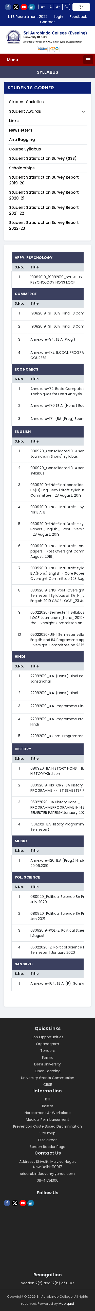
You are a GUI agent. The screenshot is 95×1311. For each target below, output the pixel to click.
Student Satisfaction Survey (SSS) (43, 158)
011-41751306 (48, 1180)
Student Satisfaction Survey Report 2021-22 (44, 210)
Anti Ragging (22, 139)
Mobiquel (66, 1303)
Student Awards (25, 111)
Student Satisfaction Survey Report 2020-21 (44, 195)
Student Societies (26, 101)
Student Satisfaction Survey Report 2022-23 (44, 225)
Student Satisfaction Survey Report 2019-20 (44, 180)
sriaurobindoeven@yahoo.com (47, 1173)
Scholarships (22, 168)
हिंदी (81, 7)
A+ (43, 6)
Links (14, 120)
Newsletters (20, 130)
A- (58, 6)
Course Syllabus (25, 149)
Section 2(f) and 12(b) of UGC (47, 1283)
